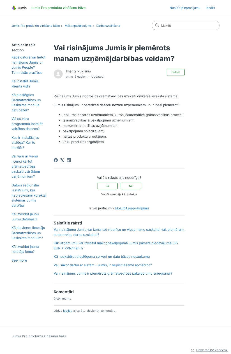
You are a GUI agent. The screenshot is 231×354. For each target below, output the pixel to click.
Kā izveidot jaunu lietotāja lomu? (25, 249)
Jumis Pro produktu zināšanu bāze (36, 25)
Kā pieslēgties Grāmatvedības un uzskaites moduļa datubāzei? (26, 102)
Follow (175, 72)
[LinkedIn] (69, 160)
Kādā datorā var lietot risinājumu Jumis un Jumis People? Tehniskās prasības (28, 65)
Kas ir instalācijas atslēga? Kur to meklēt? (25, 142)
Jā (107, 186)
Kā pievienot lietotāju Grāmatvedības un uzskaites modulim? (28, 233)
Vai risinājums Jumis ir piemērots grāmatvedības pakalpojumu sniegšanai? (113, 273)
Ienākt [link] (210, 8)
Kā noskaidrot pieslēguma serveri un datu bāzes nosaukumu (102, 256)
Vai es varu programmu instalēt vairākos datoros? (27, 124)
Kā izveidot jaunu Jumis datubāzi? (25, 216)
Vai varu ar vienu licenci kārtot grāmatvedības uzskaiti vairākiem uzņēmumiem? (26, 166)
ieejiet (67, 310)
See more (19, 260)
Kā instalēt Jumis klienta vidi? (25, 83)
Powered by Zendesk (212, 350)
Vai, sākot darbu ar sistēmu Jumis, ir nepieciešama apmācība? (103, 265)
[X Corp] (62, 160)
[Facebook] (56, 160)
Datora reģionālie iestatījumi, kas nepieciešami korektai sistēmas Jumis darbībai (29, 195)
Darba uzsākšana (108, 25)
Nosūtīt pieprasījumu (185, 8)
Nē (131, 186)
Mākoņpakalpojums (78, 25)
